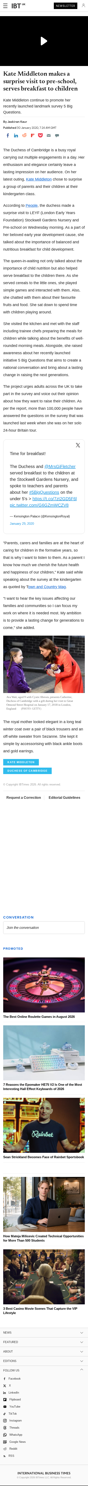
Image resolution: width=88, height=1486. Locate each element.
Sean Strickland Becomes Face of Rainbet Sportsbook (43, 1157)
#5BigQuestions (44, 492)
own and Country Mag (47, 587)
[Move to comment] (57, 135)
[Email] (49, 135)
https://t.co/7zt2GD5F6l (54, 498)
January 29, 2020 (22, 523)
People (32, 205)
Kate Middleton (39, 179)
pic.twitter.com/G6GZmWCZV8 (39, 505)
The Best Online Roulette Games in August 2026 (39, 1016)
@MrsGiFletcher (60, 466)
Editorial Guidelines (64, 797)
